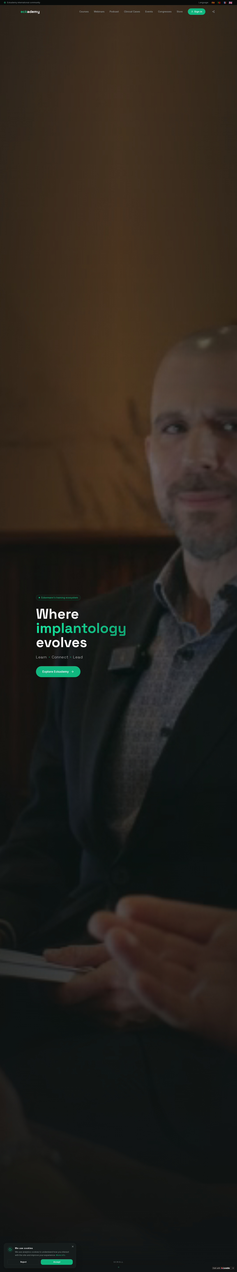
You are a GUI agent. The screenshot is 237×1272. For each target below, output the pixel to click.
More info (60, 1255)
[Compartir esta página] (213, 12)
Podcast (114, 11)
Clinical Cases (132, 11)
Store (180, 11)
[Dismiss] (233, 1268)
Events (149, 11)
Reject (23, 1262)
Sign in (198, 11)
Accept (56, 1262)
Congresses (165, 11)
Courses (84, 11)
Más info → (210, 1262)
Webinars (99, 11)
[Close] (72, 1246)
